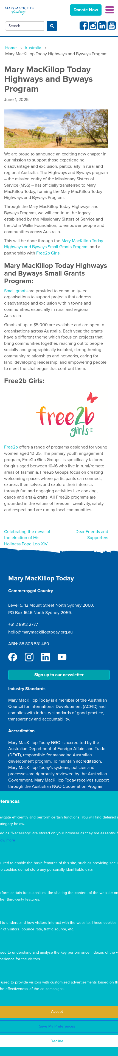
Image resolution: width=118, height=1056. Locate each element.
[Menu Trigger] (109, 9)
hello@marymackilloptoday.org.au (40, 632)
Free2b (11, 447)
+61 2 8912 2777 (23, 624)
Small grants (15, 291)
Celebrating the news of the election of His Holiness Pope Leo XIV (27, 538)
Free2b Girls (48, 253)
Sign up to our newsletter (59, 675)
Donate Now (86, 10)
